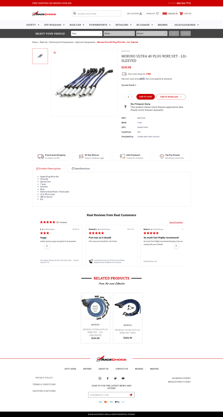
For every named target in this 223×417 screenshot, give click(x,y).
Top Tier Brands (172, 155)
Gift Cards (70, 369)
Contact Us (122, 369)
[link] (56, 261)
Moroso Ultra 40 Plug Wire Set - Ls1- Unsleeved (95, 332)
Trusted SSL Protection (134, 158)
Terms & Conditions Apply (94, 158)
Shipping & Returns (44, 391)
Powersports (98, 24)
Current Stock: (128, 85)
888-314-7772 (184, 3)
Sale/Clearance (185, 24)
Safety (31, 24)
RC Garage (143, 24)
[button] (169, 13)
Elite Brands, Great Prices (174, 158)
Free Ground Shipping (55, 155)
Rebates (154, 369)
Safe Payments (133, 155)
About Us (103, 369)
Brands (163, 24)
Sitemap (131, 414)
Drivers (87, 369)
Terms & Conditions (44, 384)
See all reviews (176, 222)
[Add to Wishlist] (104, 298)
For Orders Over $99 (52, 158)
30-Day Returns (92, 155)
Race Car (75, 24)
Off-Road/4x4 (52, 24)
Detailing (122, 24)
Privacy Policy (44, 377)
